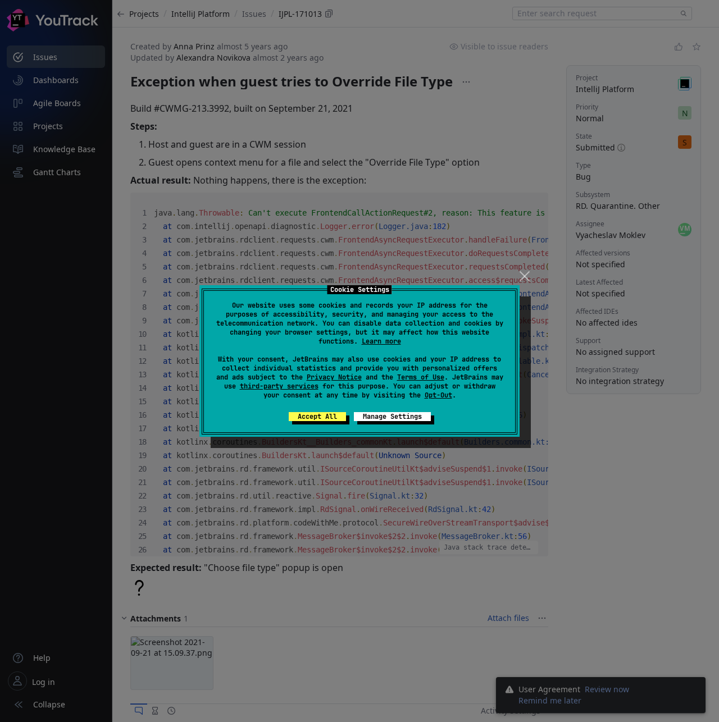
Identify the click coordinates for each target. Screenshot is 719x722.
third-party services (279, 386)
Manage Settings (392, 416)
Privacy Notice (334, 377)
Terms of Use (420, 377)
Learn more (381, 341)
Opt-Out (438, 395)
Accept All (317, 416)
